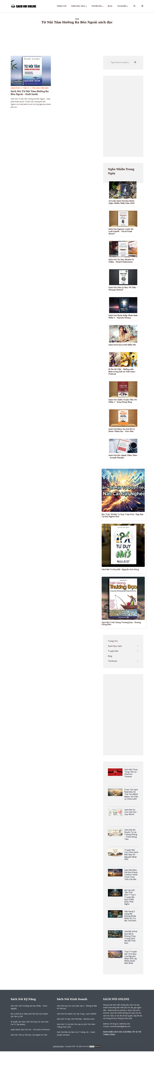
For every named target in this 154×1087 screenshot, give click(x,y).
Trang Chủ (61, 6)
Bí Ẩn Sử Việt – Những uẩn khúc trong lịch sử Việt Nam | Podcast (122, 371)
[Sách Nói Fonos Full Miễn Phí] (124, 333)
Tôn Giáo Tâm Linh (39, 88)
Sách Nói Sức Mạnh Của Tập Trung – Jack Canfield (76, 1014)
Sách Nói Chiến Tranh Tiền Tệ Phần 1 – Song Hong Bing (123, 400)
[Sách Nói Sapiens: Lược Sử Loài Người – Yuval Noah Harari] (124, 218)
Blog (110, 6)
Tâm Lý (26, 88)
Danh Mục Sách (78, 6)
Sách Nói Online (58, 1046)
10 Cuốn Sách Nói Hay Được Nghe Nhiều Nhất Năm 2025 (122, 202)
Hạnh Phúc (15, 88)
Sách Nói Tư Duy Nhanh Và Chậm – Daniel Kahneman (121, 260)
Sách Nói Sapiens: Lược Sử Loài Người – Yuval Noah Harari (121, 231)
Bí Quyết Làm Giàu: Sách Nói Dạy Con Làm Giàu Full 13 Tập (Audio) (29, 1023)
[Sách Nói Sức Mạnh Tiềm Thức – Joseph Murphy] (124, 445)
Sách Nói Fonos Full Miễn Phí (122, 344)
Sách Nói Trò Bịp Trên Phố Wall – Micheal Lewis (75, 1019)
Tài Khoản (121, 6)
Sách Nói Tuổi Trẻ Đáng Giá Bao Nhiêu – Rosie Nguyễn (29, 1007)
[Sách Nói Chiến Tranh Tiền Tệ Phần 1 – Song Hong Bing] (124, 389)
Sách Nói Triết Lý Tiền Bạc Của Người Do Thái (29, 1035)
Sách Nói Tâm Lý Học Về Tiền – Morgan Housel (123, 288)
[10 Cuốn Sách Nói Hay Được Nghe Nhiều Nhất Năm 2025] (124, 189)
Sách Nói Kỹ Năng (23, 999)
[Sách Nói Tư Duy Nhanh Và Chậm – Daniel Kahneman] (124, 249)
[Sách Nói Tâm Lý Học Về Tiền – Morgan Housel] (124, 277)
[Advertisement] (123, 116)
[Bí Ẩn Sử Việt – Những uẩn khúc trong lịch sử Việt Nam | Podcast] (124, 359)
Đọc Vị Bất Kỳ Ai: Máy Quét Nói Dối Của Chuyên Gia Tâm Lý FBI (29, 1015)
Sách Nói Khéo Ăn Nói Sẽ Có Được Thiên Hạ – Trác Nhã (122, 430)
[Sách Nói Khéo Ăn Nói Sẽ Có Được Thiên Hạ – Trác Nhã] (124, 418)
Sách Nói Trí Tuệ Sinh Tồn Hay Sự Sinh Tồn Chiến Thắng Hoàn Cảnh (76, 1025)
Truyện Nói (96, 6)
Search (135, 62)
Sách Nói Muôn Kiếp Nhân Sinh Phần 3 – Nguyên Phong (123, 316)
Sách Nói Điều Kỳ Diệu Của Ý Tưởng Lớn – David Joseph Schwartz (76, 1033)
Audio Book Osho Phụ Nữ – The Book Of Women (30, 1029)
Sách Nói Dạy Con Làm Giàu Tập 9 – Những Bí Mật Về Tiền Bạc (77, 1007)
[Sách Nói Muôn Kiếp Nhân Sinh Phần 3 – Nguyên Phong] (124, 305)
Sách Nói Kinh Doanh (72, 999)
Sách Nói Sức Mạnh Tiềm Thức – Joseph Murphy (123, 456)
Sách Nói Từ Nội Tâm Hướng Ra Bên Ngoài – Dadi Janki (30, 93)
